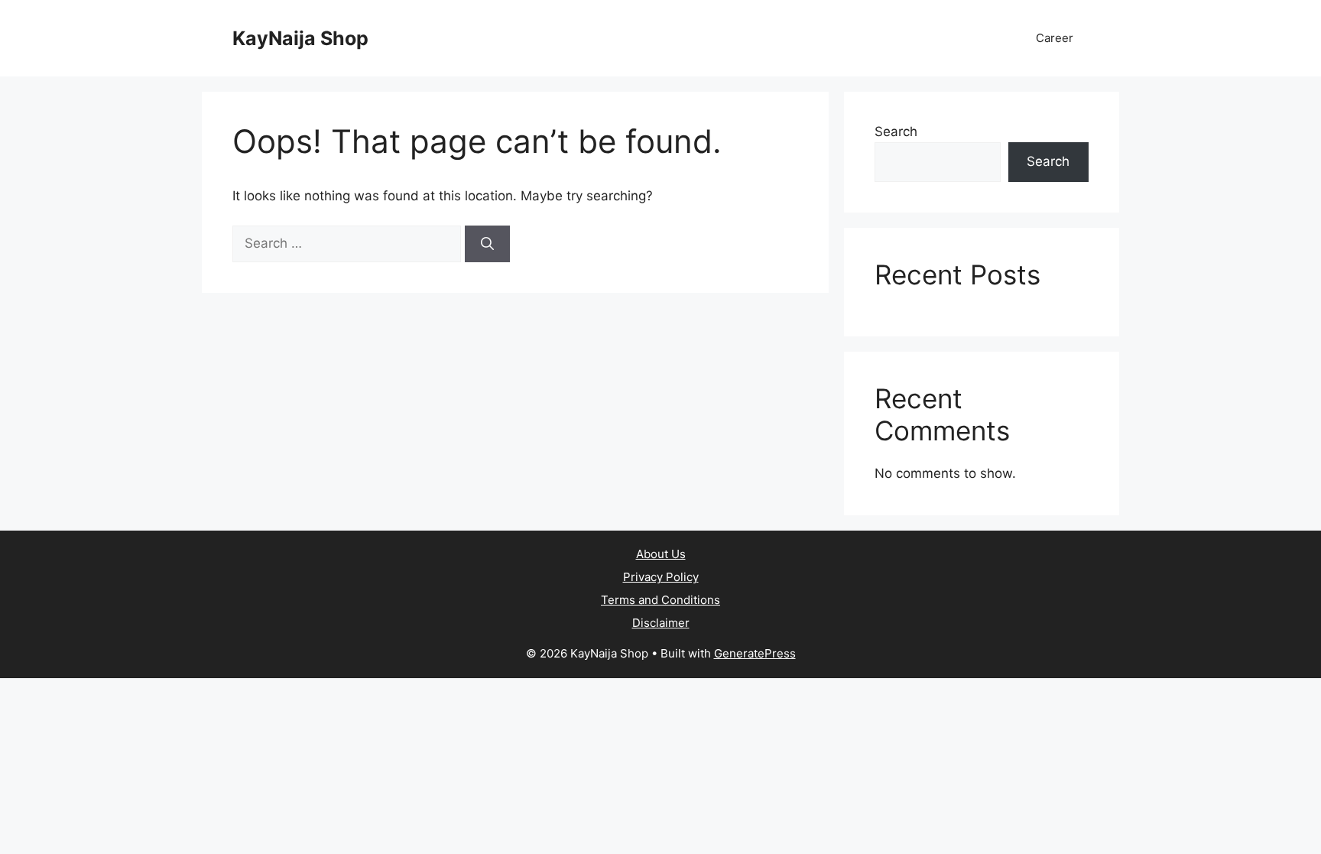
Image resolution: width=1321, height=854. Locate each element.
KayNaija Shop (300, 38)
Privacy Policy (661, 577)
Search (896, 131)
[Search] (487, 244)
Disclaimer (661, 622)
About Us (661, 554)
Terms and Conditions (660, 600)
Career (1054, 38)
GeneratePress (755, 653)
